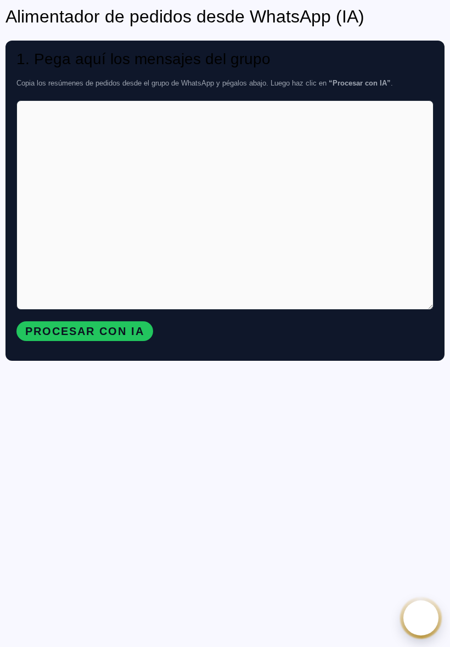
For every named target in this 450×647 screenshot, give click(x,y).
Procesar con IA (84, 331)
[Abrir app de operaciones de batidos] (421, 618)
